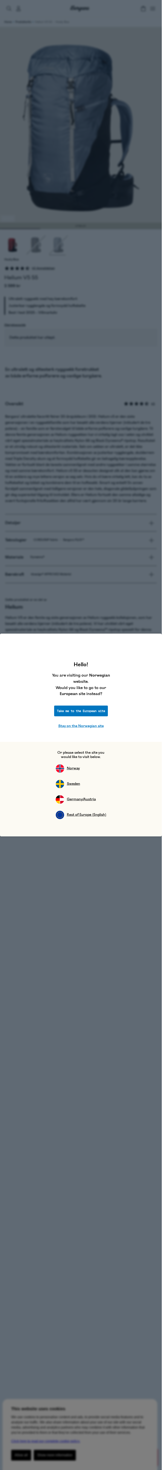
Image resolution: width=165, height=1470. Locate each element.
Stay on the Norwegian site (81, 726)
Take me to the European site (81, 711)
